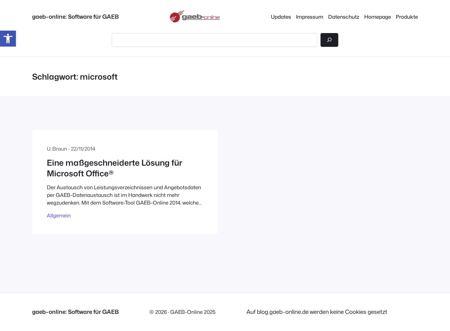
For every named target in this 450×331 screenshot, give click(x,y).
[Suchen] (329, 40)
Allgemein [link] (59, 215)
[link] (8, 39)
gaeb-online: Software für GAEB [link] (75, 17)
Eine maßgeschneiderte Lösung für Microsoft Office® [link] (114, 168)
